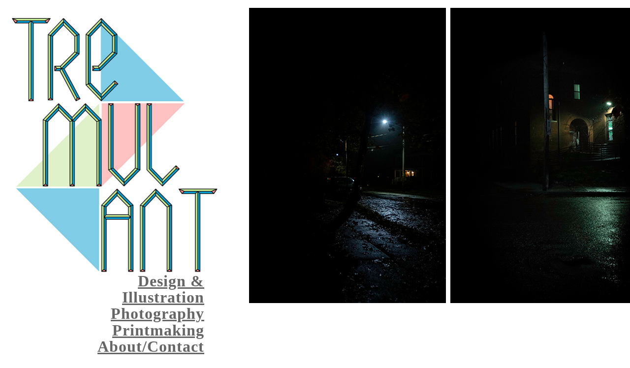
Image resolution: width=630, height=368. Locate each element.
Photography (157, 313)
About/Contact (150, 346)
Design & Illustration (163, 289)
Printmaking (158, 330)
